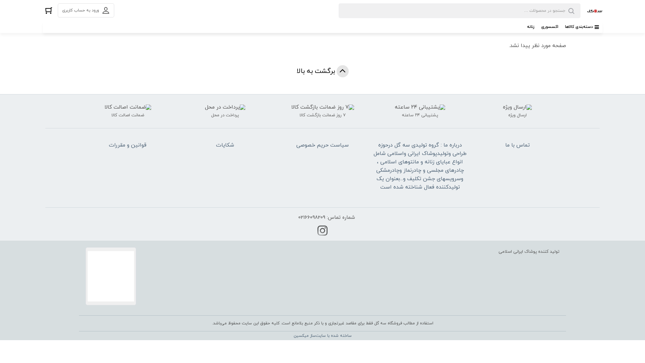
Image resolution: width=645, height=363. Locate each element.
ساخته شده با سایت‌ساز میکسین (323, 335)
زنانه (530, 27)
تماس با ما (517, 145)
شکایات (225, 145)
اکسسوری (549, 27)
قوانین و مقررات (127, 145)
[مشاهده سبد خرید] (48, 10)
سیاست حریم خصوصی (322, 145)
